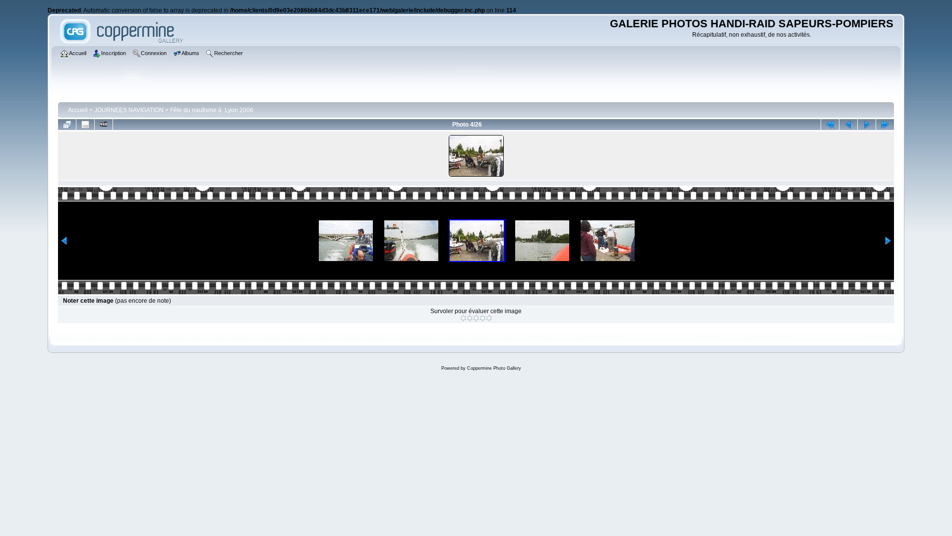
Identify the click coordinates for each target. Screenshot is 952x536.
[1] (463, 318)
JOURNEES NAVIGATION (129, 110)
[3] (476, 318)
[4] (482, 318)
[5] (489, 318)
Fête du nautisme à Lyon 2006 (211, 110)
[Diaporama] (104, 124)
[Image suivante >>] (867, 124)
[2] (470, 318)
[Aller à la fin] (885, 124)
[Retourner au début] (830, 124)
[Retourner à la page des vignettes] (67, 124)
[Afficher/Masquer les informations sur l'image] (85, 124)
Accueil (78, 110)
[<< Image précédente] (848, 124)
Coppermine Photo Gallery (494, 368)
